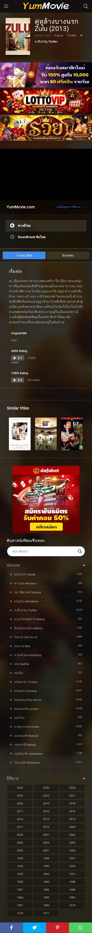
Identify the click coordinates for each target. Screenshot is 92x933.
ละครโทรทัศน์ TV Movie (29, 619)
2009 (72, 827)
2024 (72, 787)
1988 (72, 881)
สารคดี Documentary (27, 655)
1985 (72, 889)
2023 (20, 795)
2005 (20, 842)
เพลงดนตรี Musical (26, 735)
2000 (72, 850)
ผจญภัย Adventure (26, 601)
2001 (46, 850)
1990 (20, 881)
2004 (46, 842)
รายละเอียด (24, 255)
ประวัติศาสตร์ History (27, 592)
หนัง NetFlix (21, 664)
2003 (72, 842)
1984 (20, 897)
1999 (20, 858)
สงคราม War (22, 646)
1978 (20, 913)
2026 (20, 787)
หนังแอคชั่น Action (26, 709)
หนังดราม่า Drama (25, 682)
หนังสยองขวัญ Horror (28, 700)
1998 (46, 858)
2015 (72, 811)
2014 (20, 819)
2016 (46, 811)
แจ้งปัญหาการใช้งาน (68, 207)
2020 (20, 803)
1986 (46, 889)
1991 (72, 874)
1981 (20, 905)
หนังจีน (18, 673)
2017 (20, 811)
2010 (46, 827)
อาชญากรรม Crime (26, 726)
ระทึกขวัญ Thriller (46, 41)
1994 (72, 866)
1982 (72, 897)
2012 (72, 819)
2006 (72, 834)
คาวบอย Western (25, 583)
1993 (20, 874)
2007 (46, 834)
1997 (72, 858)
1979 (72, 905)
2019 (46, 803)
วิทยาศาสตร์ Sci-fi (25, 637)
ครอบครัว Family (24, 574)
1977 (46, 913)
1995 (46, 866)
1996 (20, 866)
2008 (20, 834)
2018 (72, 803)
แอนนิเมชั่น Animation (28, 753)
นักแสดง (68, 255)
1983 (46, 897)
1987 (20, 889)
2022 (46, 795)
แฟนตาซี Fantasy (25, 744)
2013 (46, 819)
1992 (46, 874)
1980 (46, 905)
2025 (46, 787)
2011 (20, 827)
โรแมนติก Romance (27, 762)
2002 (20, 850)
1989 (46, 881)
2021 (72, 795)
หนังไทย (19, 718)
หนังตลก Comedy (25, 691)
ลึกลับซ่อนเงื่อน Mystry (28, 628)
